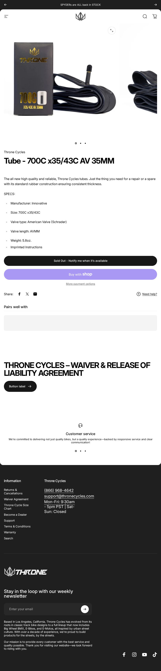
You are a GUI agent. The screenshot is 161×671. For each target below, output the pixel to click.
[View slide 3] (85, 451)
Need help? (149, 294)
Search (8, 538)
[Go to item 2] (80, 143)
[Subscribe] (85, 609)
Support (9, 520)
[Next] (155, 4)
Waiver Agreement (16, 499)
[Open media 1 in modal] (112, 30)
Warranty (10, 532)
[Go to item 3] (85, 143)
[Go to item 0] (75, 143)
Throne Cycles (14, 152)
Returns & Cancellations (13, 491)
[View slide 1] (75, 451)
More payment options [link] (80, 283)
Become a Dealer (15, 514)
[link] (59, 506)
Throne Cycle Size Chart (16, 506)
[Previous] (5, 4)
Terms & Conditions (17, 526)
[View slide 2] (80, 451)
